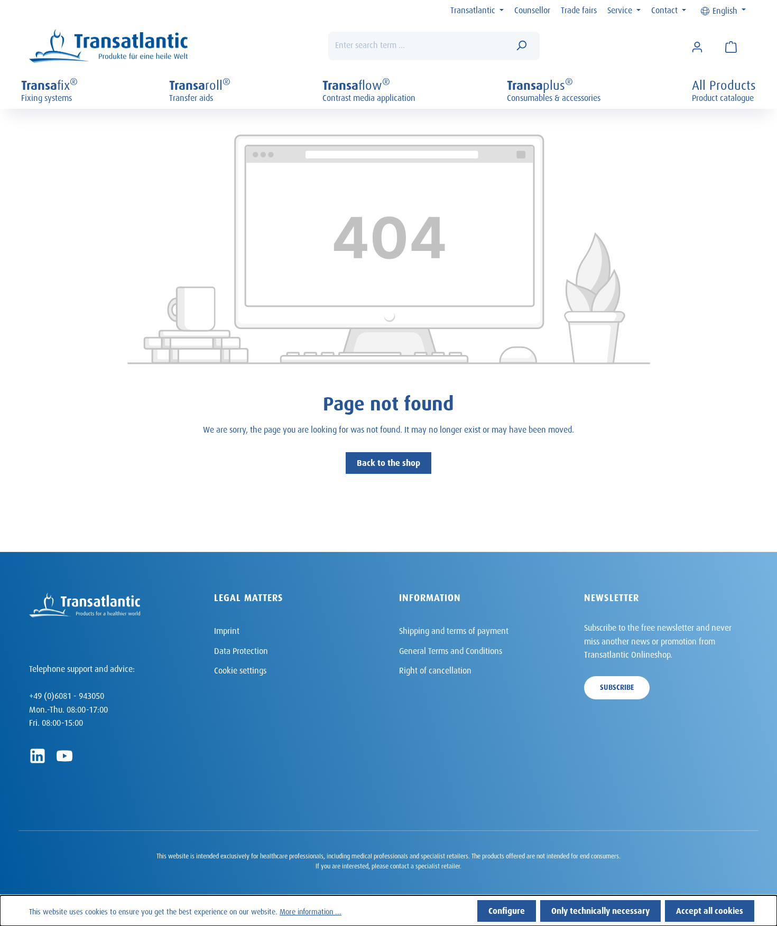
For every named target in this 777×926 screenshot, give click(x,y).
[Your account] (697, 46)
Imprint (226, 629)
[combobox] (417, 46)
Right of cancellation (435, 669)
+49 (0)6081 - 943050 (66, 694)
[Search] (521, 46)
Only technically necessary (600, 909)
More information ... (310, 910)
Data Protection (241, 649)
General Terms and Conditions (450, 649)
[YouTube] (64, 755)
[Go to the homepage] (108, 46)
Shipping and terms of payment (453, 629)
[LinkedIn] (37, 755)
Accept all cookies (709, 909)
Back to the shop (388, 461)
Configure (506, 909)
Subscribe (617, 685)
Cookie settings (240, 669)
